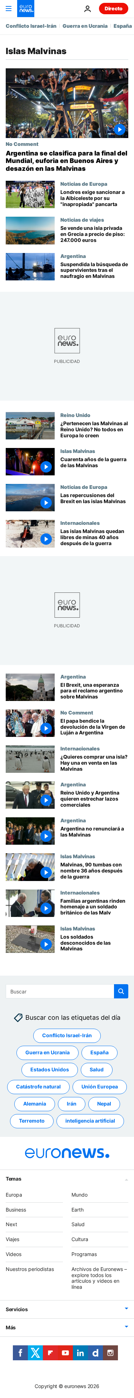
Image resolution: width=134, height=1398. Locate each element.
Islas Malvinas (77, 451)
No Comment (22, 144)
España (123, 26)
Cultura (79, 1239)
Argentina (73, 256)
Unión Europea (99, 1086)
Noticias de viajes (82, 219)
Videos (13, 1254)
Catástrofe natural (38, 1086)
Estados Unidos (49, 1069)
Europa (14, 1194)
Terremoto (32, 1121)
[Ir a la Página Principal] (25, 8)
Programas (84, 1254)
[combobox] (67, 991)
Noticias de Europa (83, 183)
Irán (71, 1104)
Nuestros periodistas (30, 1269)
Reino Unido (75, 415)
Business (16, 1209)
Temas (13, 1178)
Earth (77, 1209)
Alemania (34, 1104)
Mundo (79, 1194)
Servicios (17, 1309)
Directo (114, 8)
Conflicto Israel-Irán (31, 26)
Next (11, 1224)
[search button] (121, 991)
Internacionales (80, 523)
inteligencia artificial (90, 1121)
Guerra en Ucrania (85, 26)
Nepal (104, 1104)
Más (11, 1327)
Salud (97, 1069)
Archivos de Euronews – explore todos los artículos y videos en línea (99, 1277)
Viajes (12, 1239)
